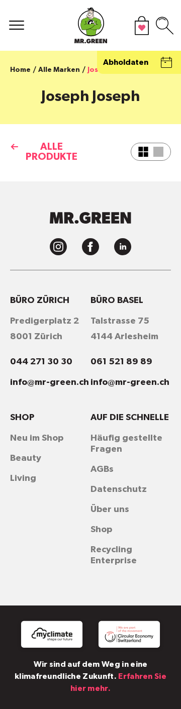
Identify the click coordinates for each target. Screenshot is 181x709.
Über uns (109, 509)
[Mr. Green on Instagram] (58, 246)
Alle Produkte (51, 152)
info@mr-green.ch (49, 382)
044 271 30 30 (41, 361)
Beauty (25, 458)
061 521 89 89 (121, 361)
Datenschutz (118, 489)
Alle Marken (59, 69)
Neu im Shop (36, 438)
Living (23, 478)
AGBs (102, 469)
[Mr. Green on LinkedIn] (122, 246)
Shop (101, 529)
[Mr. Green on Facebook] (90, 246)
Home (20, 69)
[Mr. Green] (90, 28)
